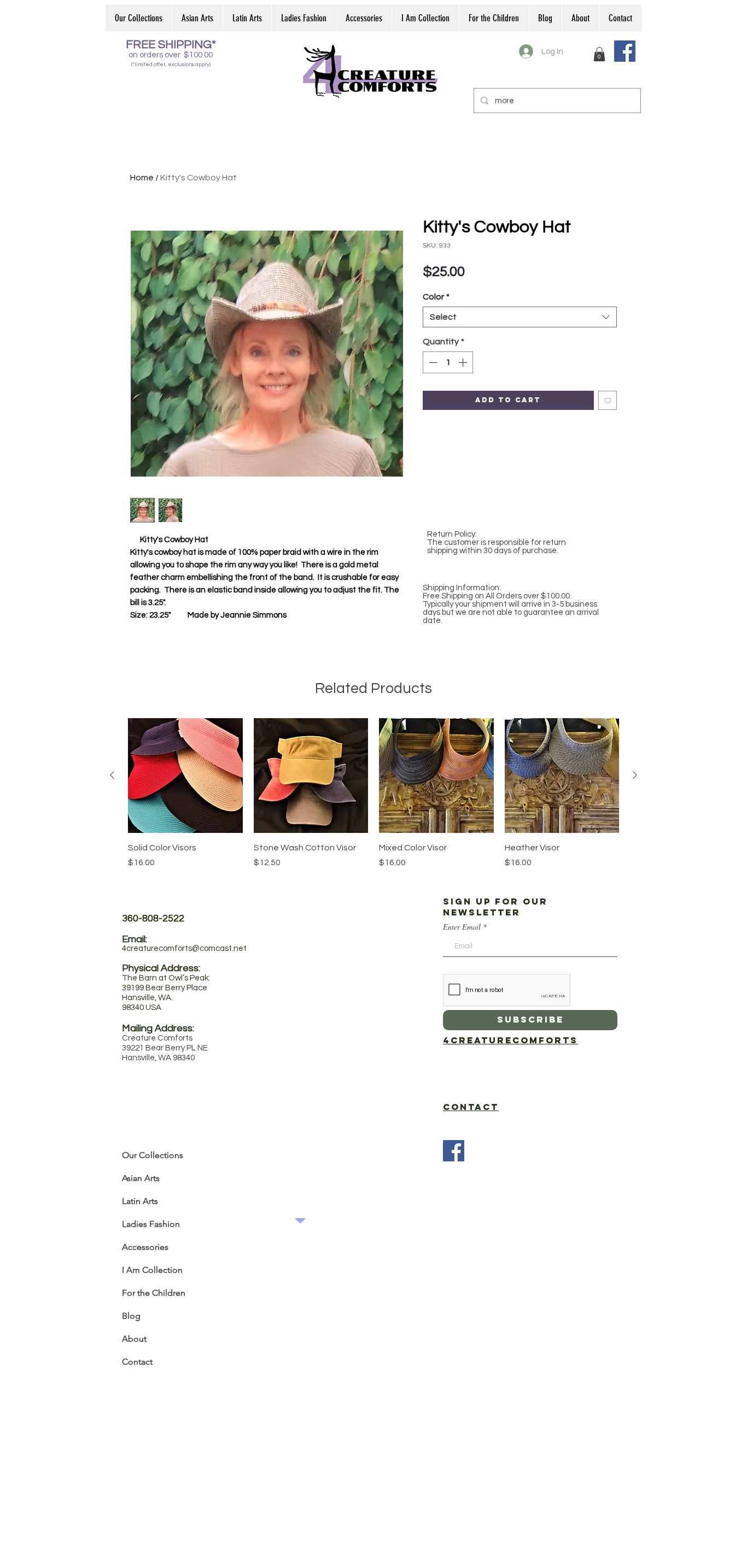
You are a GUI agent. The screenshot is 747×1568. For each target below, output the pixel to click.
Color (436, 296)
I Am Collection (152, 1270)
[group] (373, 800)
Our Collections (152, 1155)
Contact (137, 1361)
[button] (599, 54)
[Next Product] (634, 775)
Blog (131, 1316)
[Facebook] (624, 51)
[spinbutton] (448, 362)
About (134, 1339)
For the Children (153, 1293)
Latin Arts (140, 1201)
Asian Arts (141, 1178)
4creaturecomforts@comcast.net (184, 948)
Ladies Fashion (151, 1224)
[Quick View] (185, 775)
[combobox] (520, 317)
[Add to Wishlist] (607, 400)
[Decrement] (432, 362)
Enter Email (462, 927)
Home (142, 177)
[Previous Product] (112, 775)
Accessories (145, 1247)
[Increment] (463, 362)
